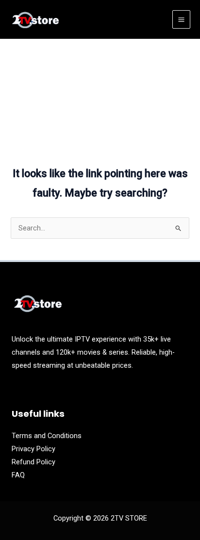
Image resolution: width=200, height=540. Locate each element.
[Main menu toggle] (181, 19)
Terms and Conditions (47, 435)
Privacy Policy (33, 448)
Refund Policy (33, 462)
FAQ (18, 475)
